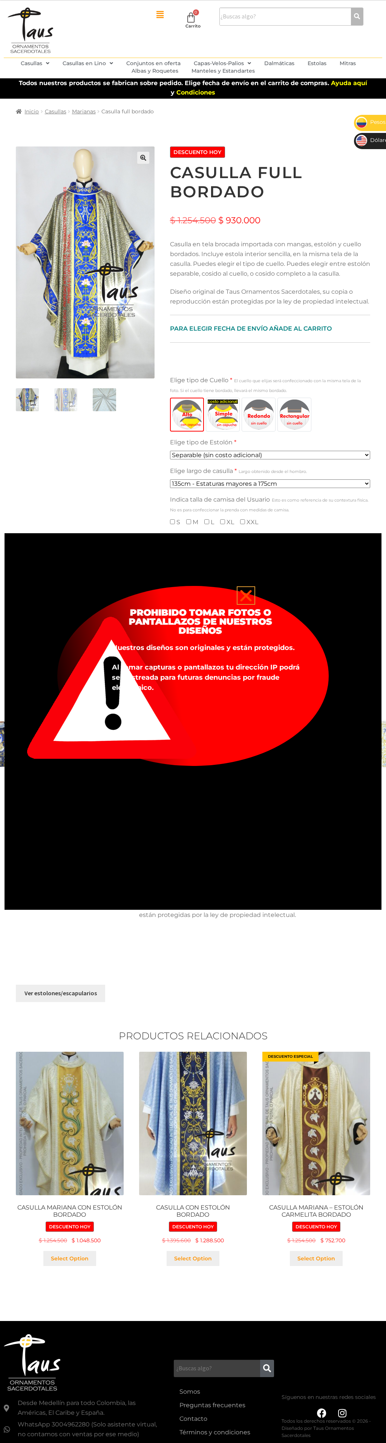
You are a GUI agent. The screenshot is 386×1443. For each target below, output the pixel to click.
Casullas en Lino (84, 63)
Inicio (32, 111)
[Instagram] (342, 1413)
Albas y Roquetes (155, 70)
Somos (189, 1391)
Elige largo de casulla (238, 470)
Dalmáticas (279, 63)
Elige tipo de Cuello (265, 385)
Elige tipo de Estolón (203, 442)
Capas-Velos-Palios (219, 63)
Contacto (193, 1418)
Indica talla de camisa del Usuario (269, 504)
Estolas (317, 63)
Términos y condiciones (214, 1432)
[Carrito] (190, 17)
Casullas (31, 63)
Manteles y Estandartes (223, 70)
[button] (159, 15)
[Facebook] (321, 1413)
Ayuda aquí (349, 83)
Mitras (348, 63)
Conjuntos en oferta (153, 63)
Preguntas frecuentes (212, 1405)
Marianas (84, 111)
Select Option (70, 1258)
